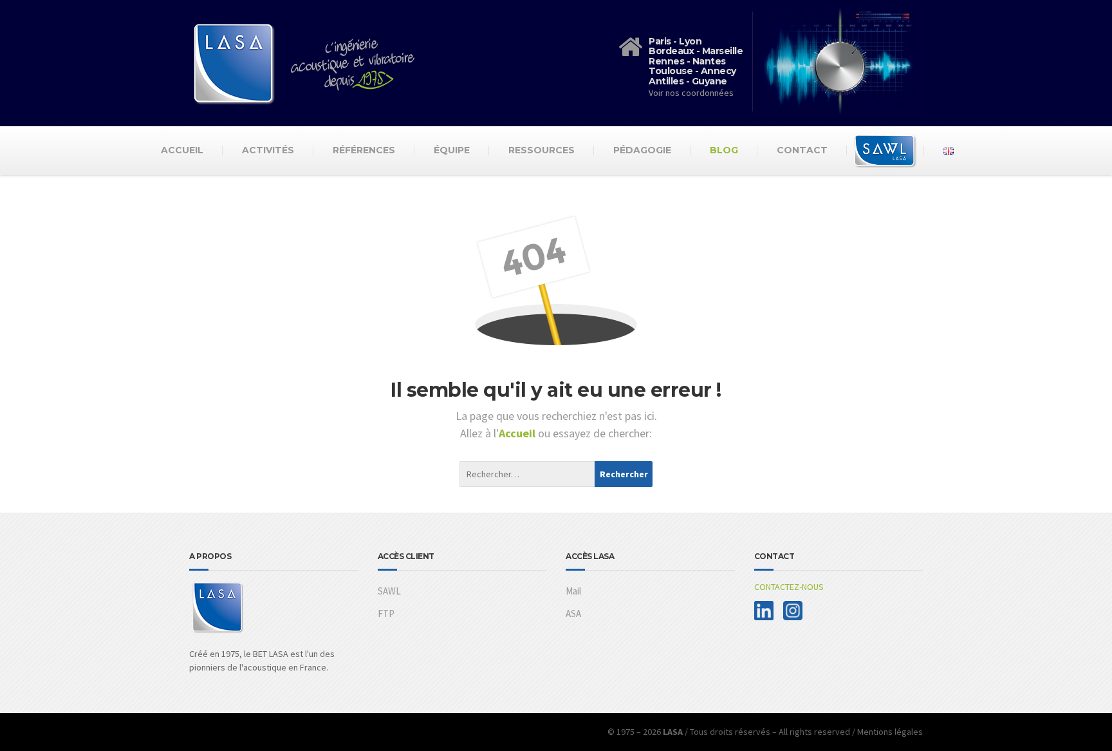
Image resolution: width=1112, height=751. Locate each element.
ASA (573, 613)
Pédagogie (642, 150)
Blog (724, 150)
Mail (573, 591)
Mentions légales (890, 731)
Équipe (452, 150)
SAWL (389, 591)
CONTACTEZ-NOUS (789, 587)
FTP (386, 613)
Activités (268, 150)
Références (364, 150)
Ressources (541, 150)
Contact (802, 150)
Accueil (182, 150)
